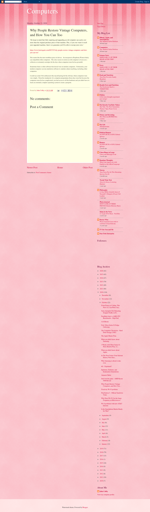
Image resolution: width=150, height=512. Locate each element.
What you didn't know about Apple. (110, 351)
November (105, 299)
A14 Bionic (105, 321)
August (104, 419)
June (103, 426)
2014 (101, 466)
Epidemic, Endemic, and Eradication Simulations (110, 371)
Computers (42, 10)
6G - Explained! (106, 366)
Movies (102, 170)
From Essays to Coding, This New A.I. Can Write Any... (110, 306)
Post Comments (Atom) (43, 172)
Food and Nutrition (106, 75)
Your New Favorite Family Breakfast (108, 78)
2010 (101, 481)
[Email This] (62, 90)
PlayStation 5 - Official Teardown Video (112, 394)
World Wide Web (106, 180)
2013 (101, 470)
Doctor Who (104, 220)
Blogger (85, 507)
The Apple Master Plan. (108, 336)
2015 (101, 463)
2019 (101, 448)
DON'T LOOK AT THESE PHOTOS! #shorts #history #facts (110, 205)
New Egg (100, 23)
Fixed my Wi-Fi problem (109, 389)
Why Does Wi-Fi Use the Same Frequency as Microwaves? (111, 399)
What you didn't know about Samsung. (110, 340)
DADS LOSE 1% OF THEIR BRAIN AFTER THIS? (108, 58)
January (104, 444)
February (105, 440)
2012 (101, 474)
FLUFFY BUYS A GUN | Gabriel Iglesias (110, 135)
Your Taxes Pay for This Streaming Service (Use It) (110, 173)
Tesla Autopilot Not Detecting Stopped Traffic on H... (111, 312)
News (101, 65)
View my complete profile (105, 494)
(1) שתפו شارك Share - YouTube (110, 214)
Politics (102, 95)
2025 (101, 274)
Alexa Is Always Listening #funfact (108, 183)
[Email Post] (58, 90)
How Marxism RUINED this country (108, 118)
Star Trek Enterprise (107, 233)
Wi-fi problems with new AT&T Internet (111, 404)
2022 (101, 285)
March (104, 437)
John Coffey (104, 491)
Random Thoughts (106, 160)
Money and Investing (107, 115)
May (103, 430)
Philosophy (103, 190)
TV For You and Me (106, 229)
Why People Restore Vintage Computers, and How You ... (111, 385)
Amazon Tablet (106, 375)
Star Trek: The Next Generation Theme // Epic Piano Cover (109, 108)
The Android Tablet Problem (109, 41)
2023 (101, 281)
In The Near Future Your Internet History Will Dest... (112, 356)
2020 (101, 292)
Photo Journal (105, 202)
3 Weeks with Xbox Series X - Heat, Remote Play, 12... (111, 346)
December (105, 295)
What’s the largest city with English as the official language (110, 163)
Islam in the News (106, 212)
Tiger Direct (101, 26)
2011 (101, 477)
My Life (102, 124)
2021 (101, 289)
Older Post (88, 167)
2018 (101, 452)
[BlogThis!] (64, 90)
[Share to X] (67, 90)
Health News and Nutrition (109, 85)
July (103, 422)
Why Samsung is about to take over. (111, 362)
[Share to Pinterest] (71, 90)
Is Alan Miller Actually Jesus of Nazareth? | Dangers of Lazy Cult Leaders (110, 194)
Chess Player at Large (107, 152)
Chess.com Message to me (108, 154)
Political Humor (105, 132)
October (104, 302)
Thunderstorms (104, 126)
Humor (102, 142)
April (104, 433)
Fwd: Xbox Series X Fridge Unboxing (110, 326)
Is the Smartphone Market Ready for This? (112, 410)
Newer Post (32, 167)
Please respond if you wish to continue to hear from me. (109, 222)
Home (60, 167)
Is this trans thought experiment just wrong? (110, 98)
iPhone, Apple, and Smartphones (106, 38)
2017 (101, 456)
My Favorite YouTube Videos (110, 105)
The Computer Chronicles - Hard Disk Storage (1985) (112, 331)
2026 (101, 271)
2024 (101, 278)
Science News (104, 55)
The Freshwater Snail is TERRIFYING (107, 88)
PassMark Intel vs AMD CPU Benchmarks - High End (110, 317)
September (105, 415)
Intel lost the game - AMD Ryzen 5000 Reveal (112, 379)
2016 (101, 459)
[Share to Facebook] (69, 90)
